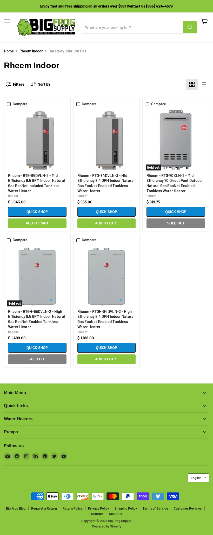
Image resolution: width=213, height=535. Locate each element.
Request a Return (44, 508)
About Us (115, 514)
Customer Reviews (188, 508)
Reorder (97, 514)
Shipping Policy (126, 508)
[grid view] (192, 84)
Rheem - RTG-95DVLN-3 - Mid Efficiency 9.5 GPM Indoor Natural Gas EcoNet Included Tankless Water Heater (36, 183)
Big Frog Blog (15, 508)
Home (9, 51)
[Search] (190, 27)
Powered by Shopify (106, 526)
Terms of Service (155, 508)
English (196, 478)
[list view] (203, 84)
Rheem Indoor (31, 51)
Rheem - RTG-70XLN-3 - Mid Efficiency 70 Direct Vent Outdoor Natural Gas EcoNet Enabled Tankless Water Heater (175, 183)
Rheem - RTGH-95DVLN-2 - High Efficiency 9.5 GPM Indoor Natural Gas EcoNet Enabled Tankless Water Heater (36, 319)
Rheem (13, 195)
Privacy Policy (98, 508)
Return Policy (72, 508)
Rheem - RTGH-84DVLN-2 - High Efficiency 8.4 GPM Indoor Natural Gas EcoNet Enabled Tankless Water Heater (106, 319)
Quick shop (37, 212)
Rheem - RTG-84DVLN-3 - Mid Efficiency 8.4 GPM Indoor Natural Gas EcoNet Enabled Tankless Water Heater (106, 183)
